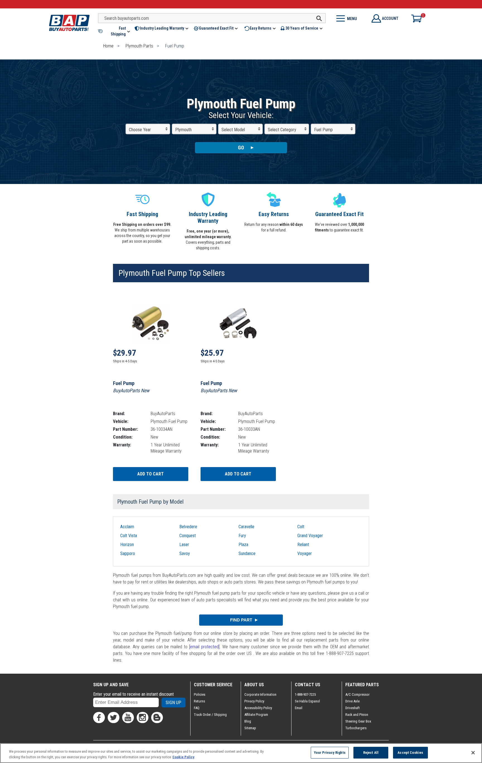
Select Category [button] (282, 129)
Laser (184, 544)
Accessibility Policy (258, 708)
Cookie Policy (183, 757)
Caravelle (246, 526)
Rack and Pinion (356, 714)
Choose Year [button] (140, 129)
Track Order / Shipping (210, 714)
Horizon (127, 544)
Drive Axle (352, 701)
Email (298, 708)
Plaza (243, 544)
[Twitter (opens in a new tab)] (113, 717)
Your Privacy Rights (329, 752)
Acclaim (127, 526)
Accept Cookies (410, 752)
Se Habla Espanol (307, 701)
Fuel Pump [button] (323, 129)
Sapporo (127, 553)
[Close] (473, 753)
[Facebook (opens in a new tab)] (99, 717)
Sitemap (250, 728)
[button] (114, 31)
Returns (199, 701)
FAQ (196, 708)
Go (241, 147)
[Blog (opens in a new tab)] (157, 717)
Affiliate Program (256, 714)
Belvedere (188, 526)
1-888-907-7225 (305, 694)
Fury (242, 535)
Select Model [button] (233, 129)
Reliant (303, 544)
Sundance (247, 553)
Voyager (304, 553)
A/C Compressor (357, 694)
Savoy (184, 553)
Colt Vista (128, 535)
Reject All (371, 752)
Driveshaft (352, 708)
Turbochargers (356, 728)
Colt (300, 526)
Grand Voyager (310, 535)
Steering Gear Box (358, 721)
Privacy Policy (254, 701)
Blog (247, 721)
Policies (199, 694)
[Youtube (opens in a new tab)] (128, 717)
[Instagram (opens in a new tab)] (142, 717)
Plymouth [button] (183, 129)
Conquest (187, 535)
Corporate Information (260, 694)
